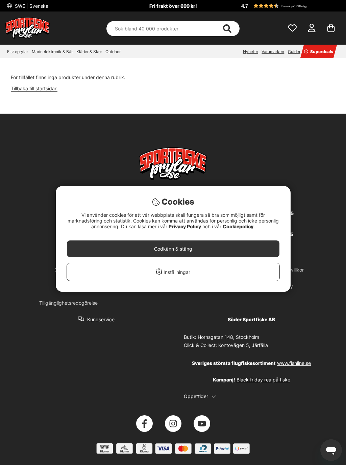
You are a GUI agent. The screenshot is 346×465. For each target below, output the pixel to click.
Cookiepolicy (238, 226)
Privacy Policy (185, 226)
